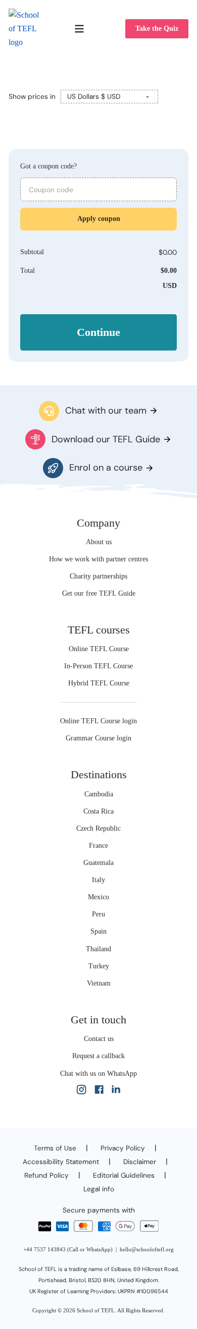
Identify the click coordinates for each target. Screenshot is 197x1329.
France (98, 845)
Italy (98, 880)
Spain (98, 931)
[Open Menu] (79, 29)
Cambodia (98, 794)
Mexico (98, 897)
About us (99, 542)
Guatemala (98, 862)
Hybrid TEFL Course (98, 683)
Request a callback (98, 1056)
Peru (98, 914)
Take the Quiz (156, 28)
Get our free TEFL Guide (98, 593)
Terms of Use (55, 1147)
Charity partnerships (98, 576)
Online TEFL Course (99, 649)
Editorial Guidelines (124, 1175)
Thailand (98, 949)
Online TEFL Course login (98, 721)
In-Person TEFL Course (98, 666)
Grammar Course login (98, 738)
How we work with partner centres (98, 559)
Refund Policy (46, 1175)
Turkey (98, 966)
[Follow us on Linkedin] (116, 1092)
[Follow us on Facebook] (99, 1092)
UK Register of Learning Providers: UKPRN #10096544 (98, 1291)
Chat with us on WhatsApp (98, 1073)
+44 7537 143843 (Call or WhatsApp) (68, 1249)
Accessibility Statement (61, 1161)
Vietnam (99, 983)
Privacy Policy (123, 1147)
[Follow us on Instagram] (81, 1092)
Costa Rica (98, 811)
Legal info (98, 1188)
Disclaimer (139, 1161)
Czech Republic (98, 828)
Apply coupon (98, 218)
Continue (98, 332)
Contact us (99, 1039)
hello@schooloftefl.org (147, 1249)
